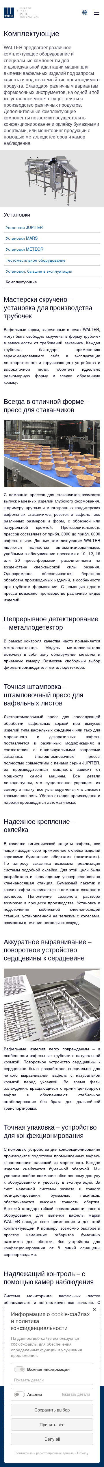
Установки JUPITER (24, 227)
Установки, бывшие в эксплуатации (39, 271)
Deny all (52, 1439)
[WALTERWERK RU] (32, 13)
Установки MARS (22, 238)
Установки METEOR (24, 249)
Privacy (82, 1453)
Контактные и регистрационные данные (45, 1453)
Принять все (52, 1424)
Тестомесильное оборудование (36, 260)
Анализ (34, 1394)
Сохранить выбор (52, 1410)
